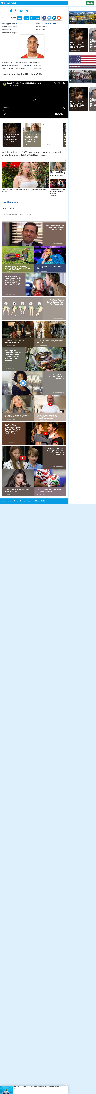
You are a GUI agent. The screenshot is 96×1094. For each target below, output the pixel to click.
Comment (35, 18)
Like (26, 18)
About (7, 775)
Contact (29, 775)
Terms (16, 775)
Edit (19, 18)
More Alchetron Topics (10, 202)
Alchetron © (39, 775)
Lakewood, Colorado (21, 66)
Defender (19, 24)
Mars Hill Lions (51, 24)
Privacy (22, 775)
